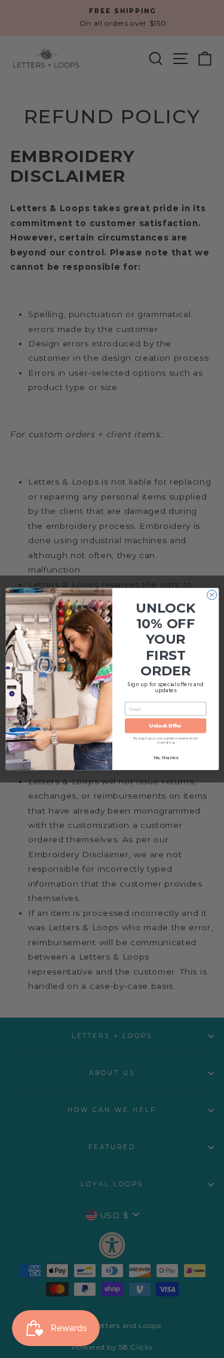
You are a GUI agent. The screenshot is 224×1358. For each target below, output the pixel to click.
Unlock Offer (165, 725)
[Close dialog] (211, 594)
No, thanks (165, 758)
